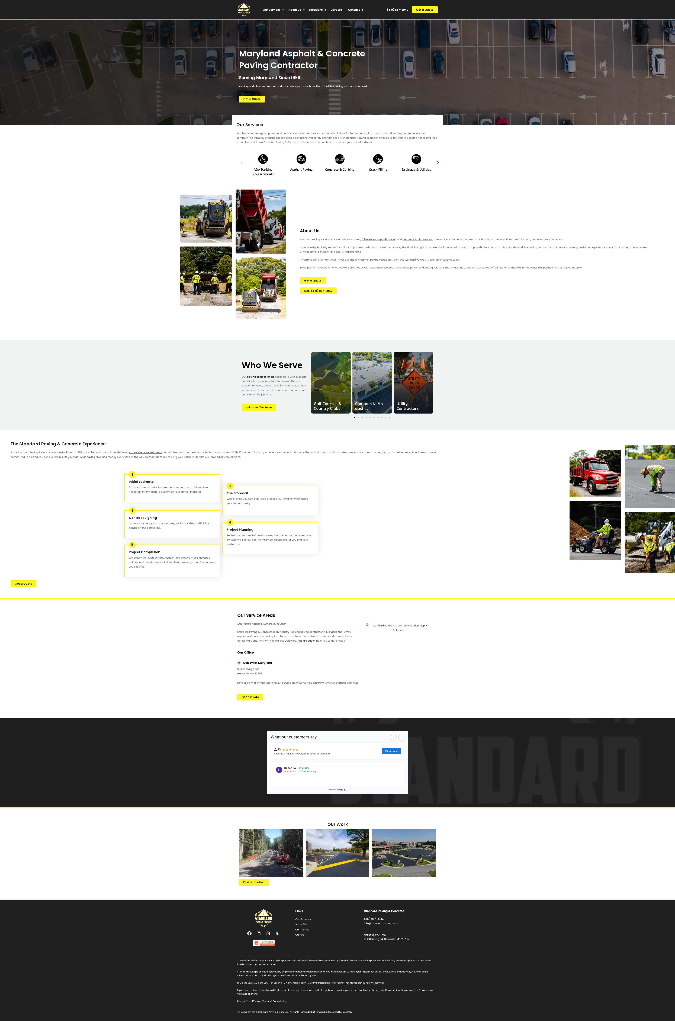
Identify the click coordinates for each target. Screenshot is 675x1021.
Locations (316, 10)
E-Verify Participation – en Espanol (326, 982)
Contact (354, 10)
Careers (336, 10)
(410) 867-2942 (397, 10)
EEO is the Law (244, 982)
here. (382, 990)
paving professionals (260, 377)
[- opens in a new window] (250, 933)
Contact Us (302, 929)
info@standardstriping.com (381, 923)
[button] (425, 9)
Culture (299, 934)
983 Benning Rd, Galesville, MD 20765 (386, 939)
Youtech (347, 1011)
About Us (294, 10)
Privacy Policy (244, 1001)
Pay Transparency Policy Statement (364, 982)
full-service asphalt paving (379, 239)
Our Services (272, 10)
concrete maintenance (418, 239)
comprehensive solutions (145, 452)
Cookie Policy (279, 1001)
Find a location (307, 640)
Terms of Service (262, 1001)
